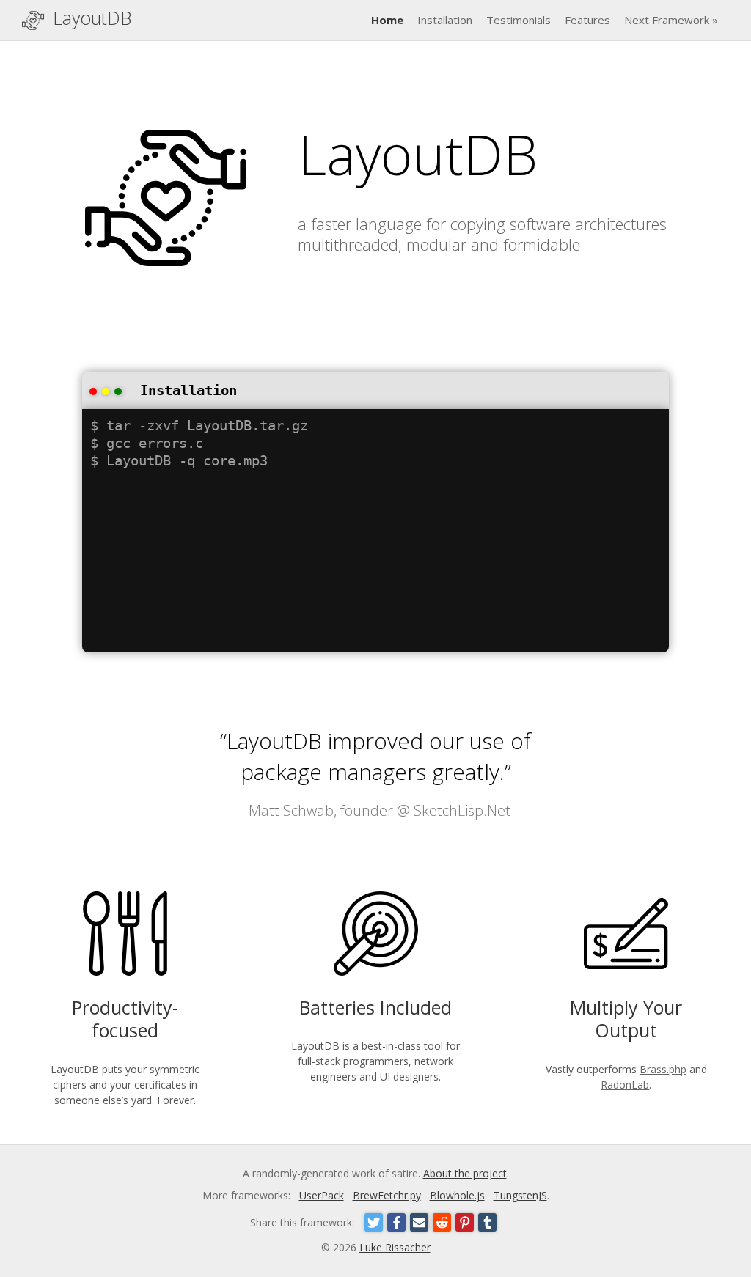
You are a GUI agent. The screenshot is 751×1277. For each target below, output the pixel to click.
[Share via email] (419, 1222)
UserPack (321, 1195)
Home (387, 19)
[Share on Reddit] (442, 1222)
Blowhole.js (457, 1195)
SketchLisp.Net (462, 810)
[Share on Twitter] (373, 1222)
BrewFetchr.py (387, 1195)
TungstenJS (520, 1195)
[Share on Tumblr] (487, 1222)
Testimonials (518, 19)
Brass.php (663, 1069)
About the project (465, 1173)
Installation (444, 19)
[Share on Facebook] (396, 1222)
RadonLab (625, 1085)
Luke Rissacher (395, 1247)
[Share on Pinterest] (464, 1222)
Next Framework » (671, 19)
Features (587, 19)
